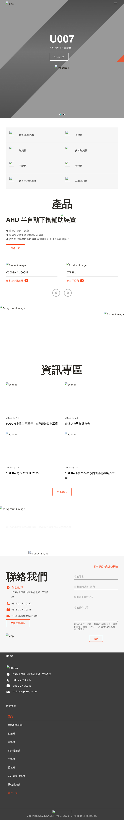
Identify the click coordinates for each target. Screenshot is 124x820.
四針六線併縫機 (16, 776)
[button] (60, 114)
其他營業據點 (18, 623)
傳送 (96, 638)
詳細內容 (59, 56)
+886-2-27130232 (21, 603)
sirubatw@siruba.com (24, 615)
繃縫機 (11, 742)
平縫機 (11, 759)
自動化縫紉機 (15, 725)
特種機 (11, 767)
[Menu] (115, 3)
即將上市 (15, 248)
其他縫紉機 (14, 784)
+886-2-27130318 (21, 609)
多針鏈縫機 (14, 750)
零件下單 (13, 793)
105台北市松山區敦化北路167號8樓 (30, 595)
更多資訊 (62, 492)
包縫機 (11, 733)
